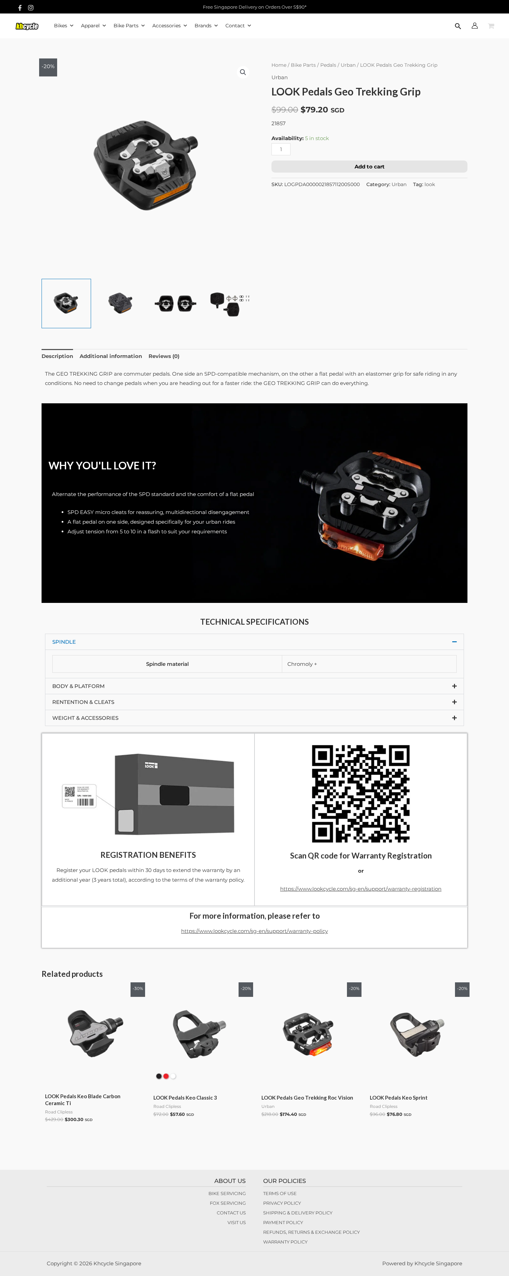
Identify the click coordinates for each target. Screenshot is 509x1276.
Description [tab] (57, 356)
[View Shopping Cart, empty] (491, 26)
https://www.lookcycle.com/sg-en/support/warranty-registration (360, 888)
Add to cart (370, 166)
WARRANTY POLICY (285, 1242)
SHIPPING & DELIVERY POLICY (297, 1212)
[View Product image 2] (121, 303)
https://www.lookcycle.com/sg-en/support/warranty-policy (254, 931)
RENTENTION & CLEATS (83, 702)
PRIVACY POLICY (282, 1203)
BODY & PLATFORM (78, 686)
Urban (348, 65)
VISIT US (236, 1222)
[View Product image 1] (66, 303)
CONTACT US (231, 1212)
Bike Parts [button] (126, 25)
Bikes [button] (60, 25)
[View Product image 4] (230, 303)
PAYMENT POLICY (283, 1222)
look (430, 184)
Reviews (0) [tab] (164, 356)
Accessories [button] (166, 25)
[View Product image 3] (175, 303)
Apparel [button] (90, 25)
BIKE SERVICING (227, 1193)
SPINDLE (64, 642)
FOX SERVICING (228, 1203)
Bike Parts (303, 65)
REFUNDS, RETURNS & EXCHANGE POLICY (311, 1232)
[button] (458, 27)
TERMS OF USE (280, 1193)
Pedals (328, 65)
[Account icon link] (474, 25)
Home (278, 65)
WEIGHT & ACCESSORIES (85, 718)
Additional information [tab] (111, 356)
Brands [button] (203, 25)
